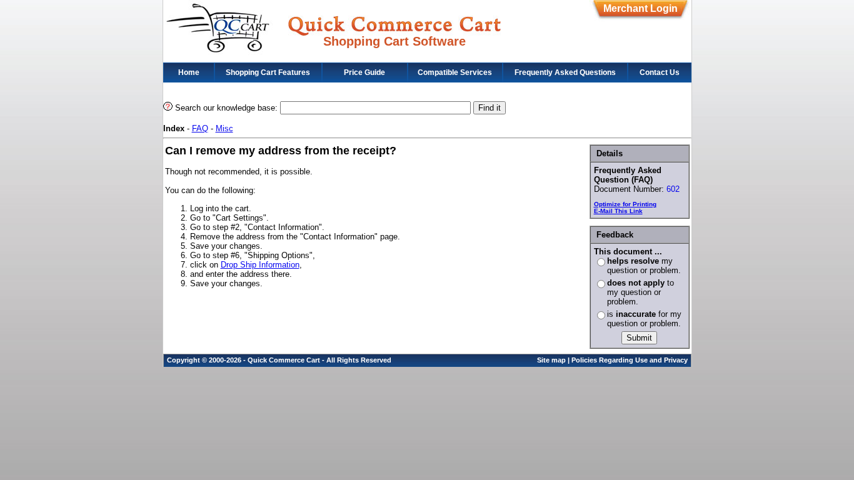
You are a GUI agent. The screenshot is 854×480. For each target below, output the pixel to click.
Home (188, 72)
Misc (224, 128)
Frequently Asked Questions (565, 72)
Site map (551, 360)
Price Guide (364, 72)
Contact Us (660, 72)
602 (673, 189)
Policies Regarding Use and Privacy (629, 360)
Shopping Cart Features (268, 72)
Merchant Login (640, 8)
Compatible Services (455, 72)
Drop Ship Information (260, 264)
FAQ (200, 128)
